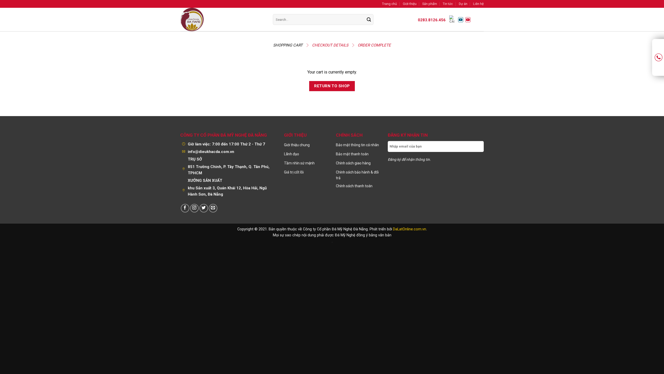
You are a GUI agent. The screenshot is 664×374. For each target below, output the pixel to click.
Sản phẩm (429, 4)
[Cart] (451, 19)
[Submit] (368, 19)
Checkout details (330, 45)
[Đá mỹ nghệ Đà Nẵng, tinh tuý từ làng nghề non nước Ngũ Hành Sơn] (216, 19)
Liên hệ (478, 4)
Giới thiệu (410, 4)
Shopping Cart (288, 45)
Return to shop (332, 86)
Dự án (463, 4)
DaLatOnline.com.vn (409, 229)
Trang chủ (389, 4)
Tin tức (448, 4)
